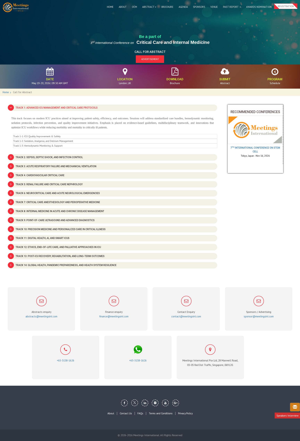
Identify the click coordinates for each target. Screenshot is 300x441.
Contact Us (126, 413)
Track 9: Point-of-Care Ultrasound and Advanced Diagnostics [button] (55, 220)
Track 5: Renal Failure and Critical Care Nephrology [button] (49, 184)
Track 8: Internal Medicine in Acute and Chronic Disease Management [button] (60, 211)
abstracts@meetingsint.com (41, 316)
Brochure (167, 6)
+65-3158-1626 (65, 360)
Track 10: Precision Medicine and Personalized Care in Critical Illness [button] (61, 229)
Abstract (148, 6)
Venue (214, 6)
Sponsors (199, 6)
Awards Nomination (259, 6)
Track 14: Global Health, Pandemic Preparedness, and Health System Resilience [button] (66, 265)
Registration (286, 6)
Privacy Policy (185, 413)
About (123, 6)
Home (110, 6)
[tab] (112, 108)
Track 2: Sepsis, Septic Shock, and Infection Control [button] (49, 157)
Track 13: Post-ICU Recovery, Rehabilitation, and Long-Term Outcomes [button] (60, 256)
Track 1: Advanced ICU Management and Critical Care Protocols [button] (57, 107)
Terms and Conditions (161, 413)
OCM (134, 6)
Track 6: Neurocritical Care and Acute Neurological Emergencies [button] (58, 193)
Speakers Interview (288, 415)
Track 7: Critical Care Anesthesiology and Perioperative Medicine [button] (58, 202)
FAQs (140, 413)
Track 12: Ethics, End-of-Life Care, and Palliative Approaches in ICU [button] (58, 247)
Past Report (231, 6)
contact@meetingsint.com (186, 316)
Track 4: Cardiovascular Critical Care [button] (40, 175)
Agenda (183, 6)
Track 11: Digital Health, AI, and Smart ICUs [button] (42, 238)
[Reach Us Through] (295, 407)
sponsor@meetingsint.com (259, 316)
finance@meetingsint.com (113, 316)
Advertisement (150, 59)
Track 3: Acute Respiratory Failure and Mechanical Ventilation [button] (56, 166)
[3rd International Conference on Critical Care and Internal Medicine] (16, 7)
